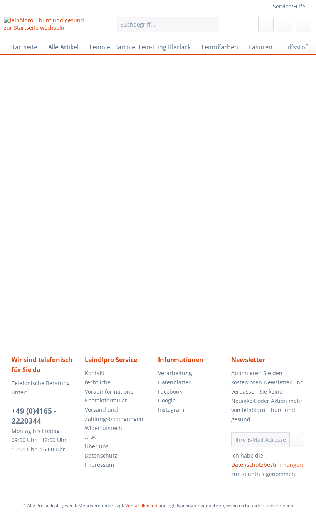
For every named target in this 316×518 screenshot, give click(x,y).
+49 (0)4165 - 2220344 (34, 416)
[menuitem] (168, 24)
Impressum (99, 464)
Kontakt (94, 373)
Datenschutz (101, 455)
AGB (90, 437)
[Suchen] (212, 24)
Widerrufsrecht (104, 428)
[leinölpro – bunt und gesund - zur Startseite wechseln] (47, 26)
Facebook (170, 391)
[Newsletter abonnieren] (296, 439)
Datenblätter (174, 382)
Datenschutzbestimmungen (267, 464)
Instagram (171, 409)
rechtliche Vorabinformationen (111, 387)
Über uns (97, 446)
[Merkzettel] (266, 24)
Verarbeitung (175, 373)
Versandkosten (141, 505)
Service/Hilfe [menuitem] (289, 6)
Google (167, 400)
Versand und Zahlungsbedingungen (114, 414)
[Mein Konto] (284, 24)
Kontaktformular (106, 400)
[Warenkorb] (303, 24)
